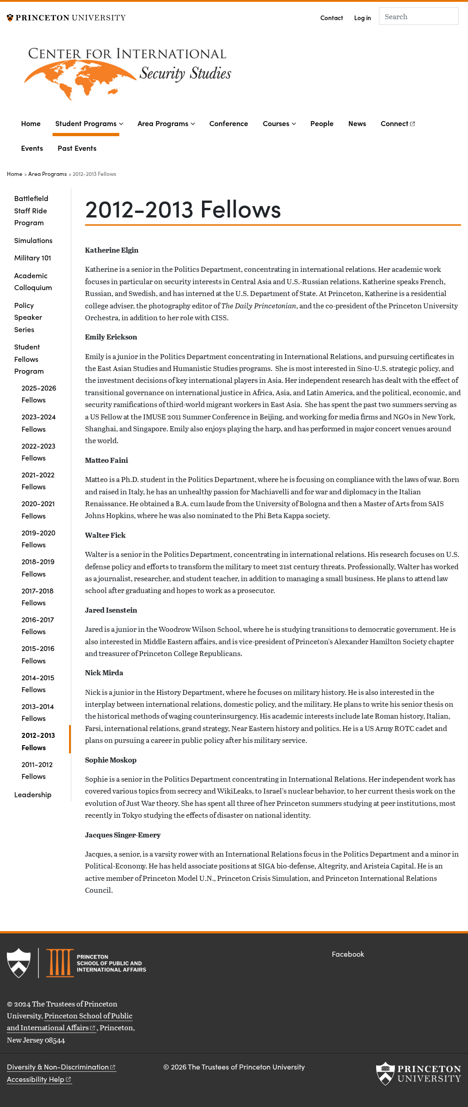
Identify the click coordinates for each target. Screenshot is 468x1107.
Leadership (33, 794)
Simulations (33, 240)
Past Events (77, 148)
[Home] (196, 75)
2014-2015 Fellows (37, 683)
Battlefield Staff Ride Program (31, 210)
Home (31, 123)
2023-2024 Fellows (38, 422)
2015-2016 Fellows (37, 654)
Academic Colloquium (33, 281)
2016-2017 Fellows (37, 625)
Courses (276, 123)
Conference (228, 123)
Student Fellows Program (42, 358)
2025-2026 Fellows (38, 393)
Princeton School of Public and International (70, 1021)
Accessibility (35, 1079)
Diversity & (58, 1066)
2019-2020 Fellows (38, 538)
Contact (331, 17)
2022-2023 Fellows (38, 451)
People (322, 123)
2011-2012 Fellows (37, 770)
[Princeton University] (66, 16)
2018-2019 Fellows (37, 567)
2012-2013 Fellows (46, 741)
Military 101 (32, 257)
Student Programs (87, 122)
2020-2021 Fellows (38, 509)
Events (32, 148)
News (357, 123)
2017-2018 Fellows (37, 596)
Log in (362, 17)
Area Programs (163, 123)
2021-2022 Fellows (37, 480)
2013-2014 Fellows (37, 712)
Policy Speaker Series (28, 317)
